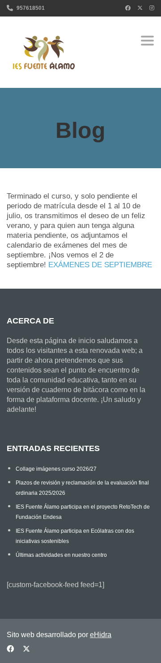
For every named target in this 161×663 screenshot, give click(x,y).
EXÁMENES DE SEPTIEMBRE (100, 265)
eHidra (100, 634)
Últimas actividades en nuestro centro (61, 555)
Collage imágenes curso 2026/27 (56, 469)
